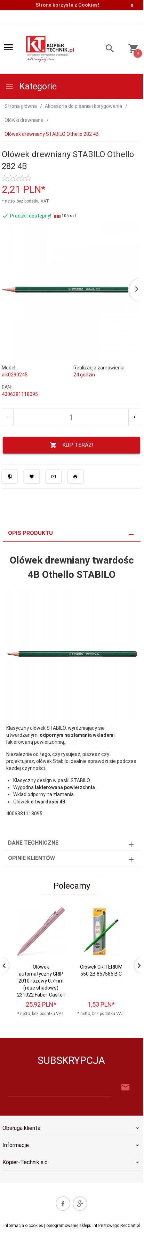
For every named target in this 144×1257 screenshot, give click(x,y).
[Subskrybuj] (125, 1087)
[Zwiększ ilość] (134, 417)
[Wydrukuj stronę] (75, 476)
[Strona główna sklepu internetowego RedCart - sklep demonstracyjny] (50, 49)
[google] (80, 1203)
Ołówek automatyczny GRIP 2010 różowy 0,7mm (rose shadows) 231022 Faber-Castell (41, 981)
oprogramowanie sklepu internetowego (82, 1225)
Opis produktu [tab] (30, 533)
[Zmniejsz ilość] (8, 417)
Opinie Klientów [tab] (31, 858)
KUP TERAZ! (78, 445)
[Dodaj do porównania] (9, 476)
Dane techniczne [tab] (33, 842)
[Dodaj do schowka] (31, 476)
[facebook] (63, 1203)
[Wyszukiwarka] (106, 49)
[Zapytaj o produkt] (53, 476)
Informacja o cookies (23, 1225)
